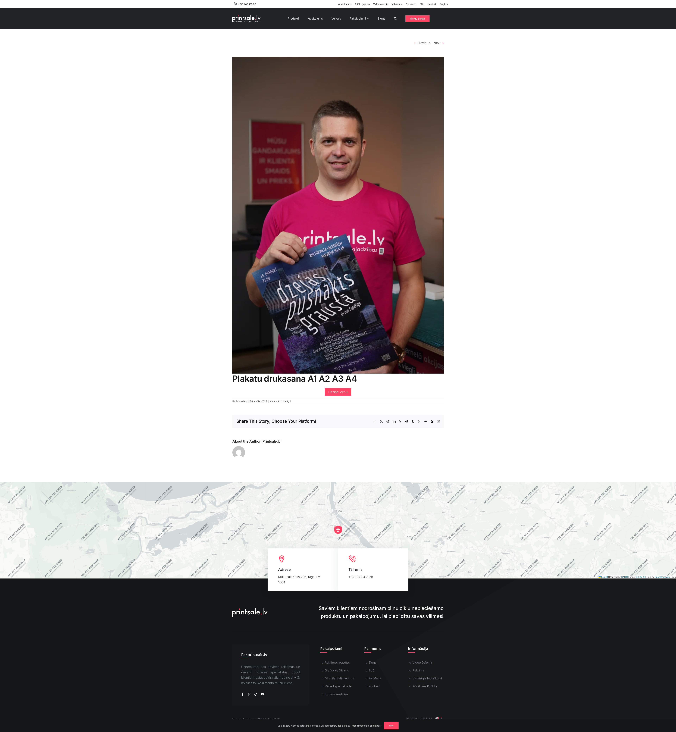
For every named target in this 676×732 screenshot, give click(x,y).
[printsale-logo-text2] (246, 16)
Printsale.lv (242, 401)
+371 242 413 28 (361, 577)
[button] (395, 18)
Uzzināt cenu (338, 392)
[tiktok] (255, 694)
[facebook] (242, 694)
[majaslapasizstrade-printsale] (438, 718)
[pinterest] (249, 694)
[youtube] (262, 694)
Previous (423, 43)
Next (437, 43)
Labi (391, 725)
